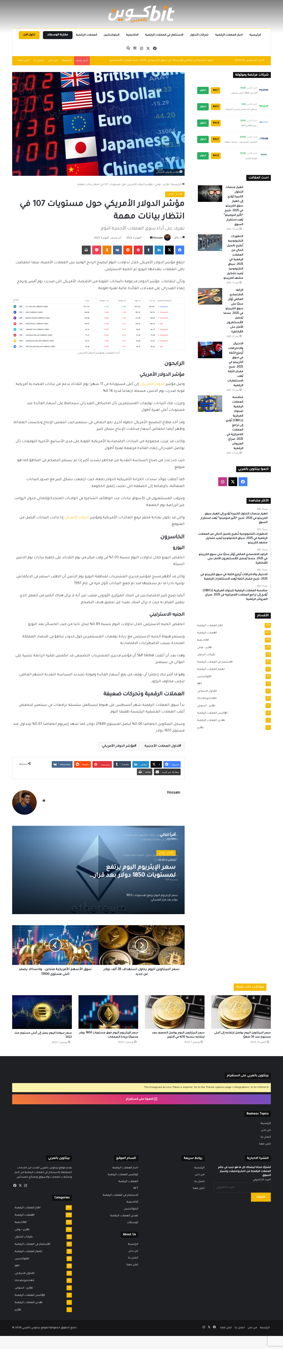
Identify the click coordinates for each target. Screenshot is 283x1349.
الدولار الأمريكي (152, 384)
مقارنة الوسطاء (57, 34)
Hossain (158, 238)
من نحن (53, 60)
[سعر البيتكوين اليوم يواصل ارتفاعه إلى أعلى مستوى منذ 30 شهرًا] (241, 1012)
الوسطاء (132, 1222)
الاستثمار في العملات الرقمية (164, 35)
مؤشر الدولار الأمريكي (118, 746)
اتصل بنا (39, 60)
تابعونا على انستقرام (140, 1099)
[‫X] (20, 1185)
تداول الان (29, 34)
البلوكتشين (111, 35)
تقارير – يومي (203, 647)
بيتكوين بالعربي (31, 1327)
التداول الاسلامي (205, 691)
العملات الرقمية (86, 35)
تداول (203, 90)
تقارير (199, 727)
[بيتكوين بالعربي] (141, 14)
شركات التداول (199, 35)
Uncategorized (205, 698)
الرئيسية (255, 35)
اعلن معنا (23, 60)
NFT (198, 684)
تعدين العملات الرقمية (209, 720)
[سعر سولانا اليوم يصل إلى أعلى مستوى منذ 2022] (42, 1012)
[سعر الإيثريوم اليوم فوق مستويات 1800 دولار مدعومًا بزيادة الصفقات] (108, 1012)
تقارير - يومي (162, 184)
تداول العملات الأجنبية (162, 746)
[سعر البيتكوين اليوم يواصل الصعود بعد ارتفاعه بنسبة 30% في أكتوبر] (175, 1012)
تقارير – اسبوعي (205, 705)
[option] (98, 870)
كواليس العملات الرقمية (211, 713)
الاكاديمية (132, 35)
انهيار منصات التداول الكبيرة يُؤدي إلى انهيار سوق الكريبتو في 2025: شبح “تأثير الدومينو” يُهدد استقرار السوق (233, 206)
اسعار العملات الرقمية (209, 669)
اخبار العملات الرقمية (229, 35)
